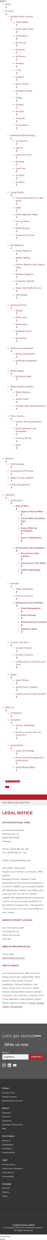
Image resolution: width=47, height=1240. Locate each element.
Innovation (7, 1148)
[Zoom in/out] (9, 1236)
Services (6, 1117)
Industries (7, 1121)
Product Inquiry (9, 1097)
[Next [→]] (4, 1239)
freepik (5, 1006)
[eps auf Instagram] (4, 1065)
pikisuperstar (16, 1006)
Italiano (5, 1192)
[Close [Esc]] (1, 1236)
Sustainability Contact (12, 1101)
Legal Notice (8, 1172)
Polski (5, 1196)
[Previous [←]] (1, 1239)
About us (6, 1141)
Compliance (7, 1144)
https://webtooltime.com (13, 958)
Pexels (32, 1003)
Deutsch (6, 1188)
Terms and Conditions (12, 1168)
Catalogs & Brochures (12, 1125)
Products (6, 1113)
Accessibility (8, 1176)
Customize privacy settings (24, 1225)
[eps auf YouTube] (14, 1065)
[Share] (4, 1236)
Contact (36, 1057)
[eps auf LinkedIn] (9, 1065)
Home (4, 802)
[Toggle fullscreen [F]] (6, 1236)
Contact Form (8, 1093)
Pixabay (40, 1003)
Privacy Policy (8, 1164)
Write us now (16, 1044)
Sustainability (8, 1152)
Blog (4, 1129)
